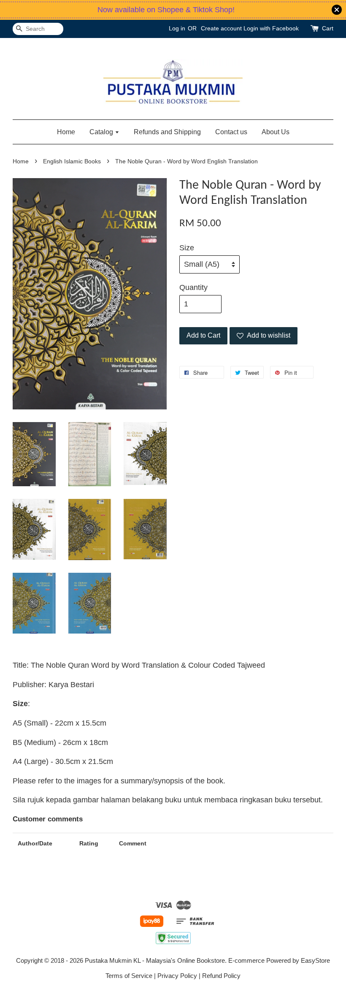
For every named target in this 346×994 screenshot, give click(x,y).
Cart (327, 28)
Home (66, 131)
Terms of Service (128, 975)
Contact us (231, 131)
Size (186, 248)
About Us (275, 131)
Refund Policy (221, 975)
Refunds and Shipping (167, 131)
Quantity (193, 287)
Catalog (102, 131)
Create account (221, 28)
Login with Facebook (271, 28)
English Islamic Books (72, 161)
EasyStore (315, 960)
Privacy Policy (177, 975)
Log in (177, 28)
